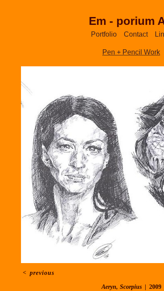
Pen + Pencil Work (131, 52)
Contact (136, 34)
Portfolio (104, 34)
